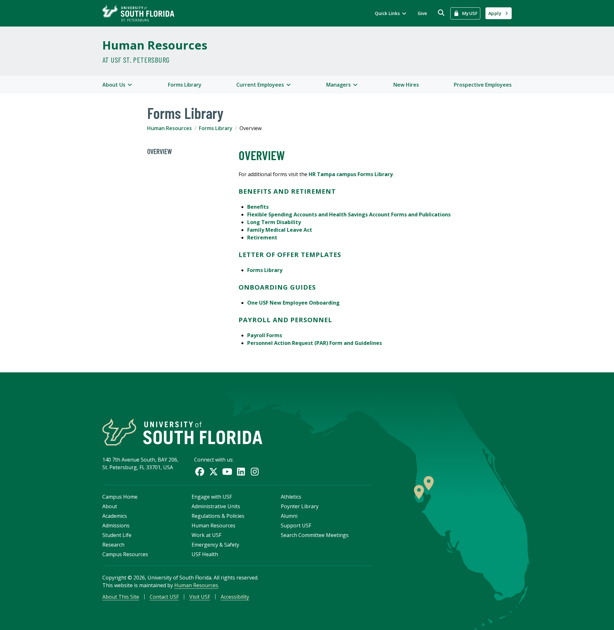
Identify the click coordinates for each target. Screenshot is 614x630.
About (109, 506)
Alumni (289, 515)
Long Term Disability (274, 222)
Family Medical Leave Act (279, 229)
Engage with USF (212, 496)
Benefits (258, 206)
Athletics (291, 496)
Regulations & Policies (218, 515)
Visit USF (199, 596)
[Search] (441, 13)
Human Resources (154, 45)
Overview (159, 151)
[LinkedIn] (241, 471)
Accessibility (235, 596)
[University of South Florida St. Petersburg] (138, 13)
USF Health (205, 554)
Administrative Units (216, 506)
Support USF (296, 525)
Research (113, 544)
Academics (114, 515)
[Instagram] (254, 471)
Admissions (116, 525)
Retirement (262, 237)
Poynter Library (300, 506)
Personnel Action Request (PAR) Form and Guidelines (314, 342)
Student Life (116, 535)
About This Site (120, 596)
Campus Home (120, 496)
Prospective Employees (483, 84)
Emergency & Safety (215, 544)
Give (422, 13)
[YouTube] (227, 471)
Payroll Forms (264, 335)
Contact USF (164, 596)
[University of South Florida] (182, 432)
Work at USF (206, 535)
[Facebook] (199, 471)
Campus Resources (125, 554)
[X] (213, 471)
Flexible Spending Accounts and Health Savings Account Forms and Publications (349, 214)
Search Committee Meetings (315, 535)
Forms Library (184, 84)
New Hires (406, 84)
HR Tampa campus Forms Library (351, 174)
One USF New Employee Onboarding (293, 302)
